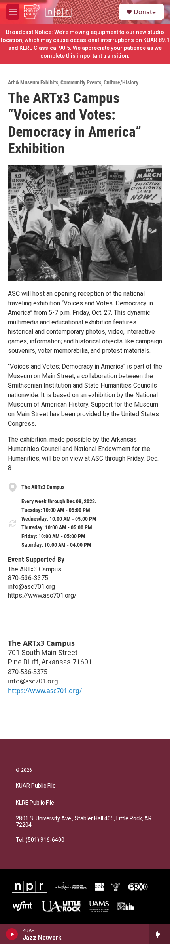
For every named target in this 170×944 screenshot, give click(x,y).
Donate (145, 11)
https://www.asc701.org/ (42, 595)
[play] (12, 934)
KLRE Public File (35, 803)
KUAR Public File (36, 786)
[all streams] (159, 934)
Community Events (80, 82)
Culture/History (121, 82)
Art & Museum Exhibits (33, 82)
